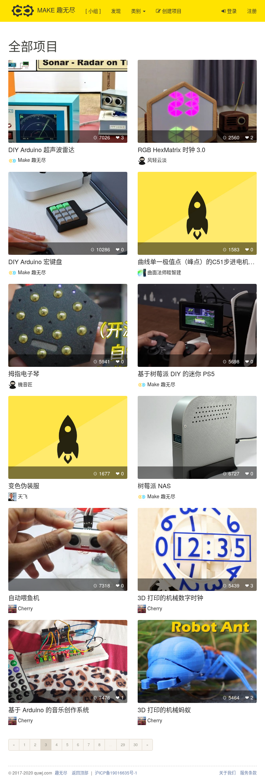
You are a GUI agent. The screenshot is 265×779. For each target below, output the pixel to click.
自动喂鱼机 (23, 597)
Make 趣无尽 (32, 159)
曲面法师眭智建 (164, 272)
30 (136, 744)
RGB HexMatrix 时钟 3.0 (171, 149)
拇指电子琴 (23, 373)
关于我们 (227, 773)
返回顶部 (80, 773)
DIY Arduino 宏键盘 (35, 261)
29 (123, 744)
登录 (231, 10)
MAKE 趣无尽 (56, 9)
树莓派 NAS (154, 485)
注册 (252, 10)
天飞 (23, 496)
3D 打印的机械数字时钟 (170, 597)
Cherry (25, 608)
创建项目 (171, 10)
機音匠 (25, 384)
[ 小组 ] (93, 10)
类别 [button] (136, 10)
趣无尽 (61, 773)
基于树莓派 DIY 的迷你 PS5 (176, 373)
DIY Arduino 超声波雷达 (41, 149)
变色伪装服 (23, 485)
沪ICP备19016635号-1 (116, 773)
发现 (116, 10)
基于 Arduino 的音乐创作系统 (48, 709)
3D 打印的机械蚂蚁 (164, 709)
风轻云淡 (157, 159)
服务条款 (248, 773)
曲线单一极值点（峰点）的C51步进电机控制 (199, 261)
